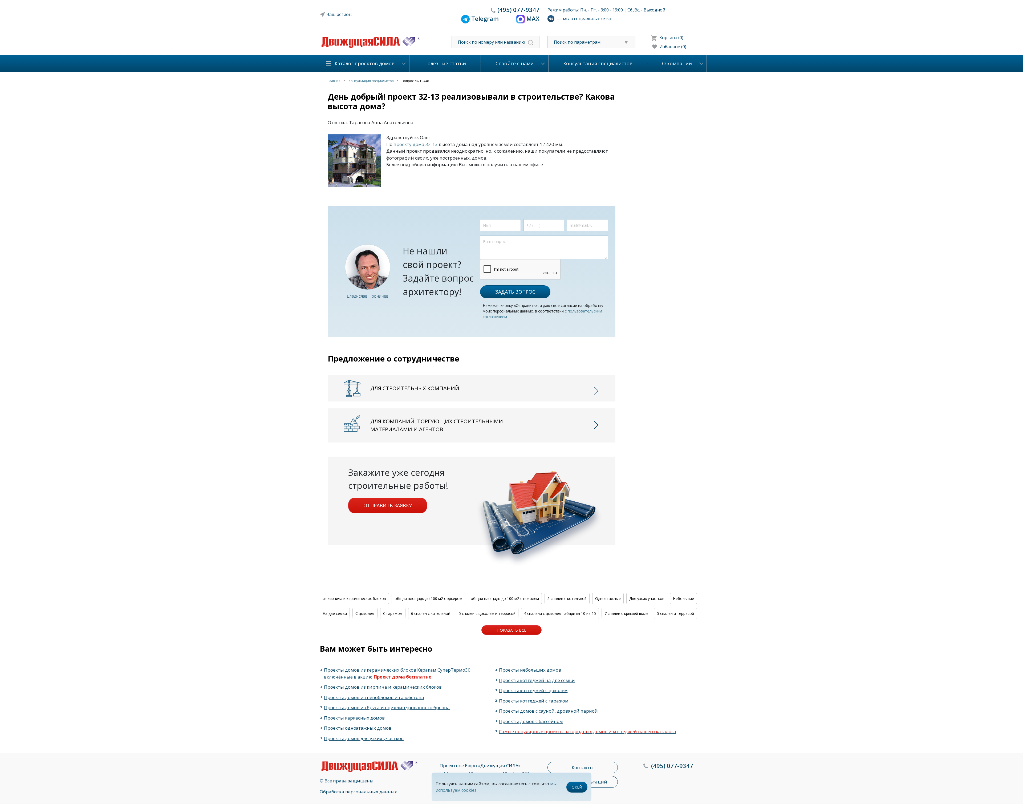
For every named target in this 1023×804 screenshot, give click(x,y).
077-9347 (518, 10)
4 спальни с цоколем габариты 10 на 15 (560, 613)
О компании (677, 63)
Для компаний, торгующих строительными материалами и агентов (436, 425)
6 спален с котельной (430, 613)
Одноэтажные (608, 598)
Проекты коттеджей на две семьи (537, 680)
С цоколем (365, 613)
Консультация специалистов (597, 63)
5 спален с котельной (567, 598)
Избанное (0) (672, 47)
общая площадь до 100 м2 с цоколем (505, 598)
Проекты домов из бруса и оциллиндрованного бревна (387, 707)
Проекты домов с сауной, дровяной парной (548, 711)
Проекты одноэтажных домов (357, 728)
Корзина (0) (671, 37)
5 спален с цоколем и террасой (487, 613)
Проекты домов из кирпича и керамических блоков (383, 687)
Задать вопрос (515, 292)
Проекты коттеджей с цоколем (533, 690)
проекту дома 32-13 (415, 144)
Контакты (583, 767)
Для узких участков (646, 598)
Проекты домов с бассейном (531, 721)
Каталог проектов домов (365, 63)
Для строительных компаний (414, 388)
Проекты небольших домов (530, 670)
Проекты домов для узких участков (364, 738)
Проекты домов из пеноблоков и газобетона (374, 697)
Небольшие (683, 598)
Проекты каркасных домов (354, 718)
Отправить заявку (387, 505)
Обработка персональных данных (358, 792)
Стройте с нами (515, 63)
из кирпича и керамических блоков (354, 598)
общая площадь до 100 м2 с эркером (428, 598)
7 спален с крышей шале (626, 613)
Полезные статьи (445, 63)
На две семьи (335, 613)
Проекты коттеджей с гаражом (534, 701)
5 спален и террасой (675, 613)
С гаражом (393, 613)
